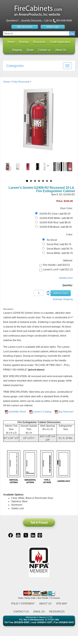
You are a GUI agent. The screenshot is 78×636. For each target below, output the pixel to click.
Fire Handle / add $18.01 (56, 265)
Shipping (17, 49)
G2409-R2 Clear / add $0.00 (55, 213)
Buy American (65, 411)
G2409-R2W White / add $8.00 (56, 218)
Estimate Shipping (63, 299)
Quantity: (67, 285)
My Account (24, 26)
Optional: (68, 260)
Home (11, 41)
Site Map (61, 603)
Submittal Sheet (17, 411)
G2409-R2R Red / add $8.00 (55, 222)
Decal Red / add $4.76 (59, 244)
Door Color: (66, 208)
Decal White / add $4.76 (60, 253)
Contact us (44, 49)
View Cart (53, 26)
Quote (30, 49)
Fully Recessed (20, 81)
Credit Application (60, 41)
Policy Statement (23, 603)
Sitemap (24, 41)
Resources (39, 41)
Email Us (39, 611)
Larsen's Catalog (42, 411)
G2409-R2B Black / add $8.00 (56, 227)
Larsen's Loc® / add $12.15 (58, 269)
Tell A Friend (39, 522)
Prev (8, 168)
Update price (66, 278)
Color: (69, 234)
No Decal (52, 240)
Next (69, 168)
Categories (15, 66)
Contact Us (21, 611)
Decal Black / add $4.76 (60, 248)
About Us (60, 49)
